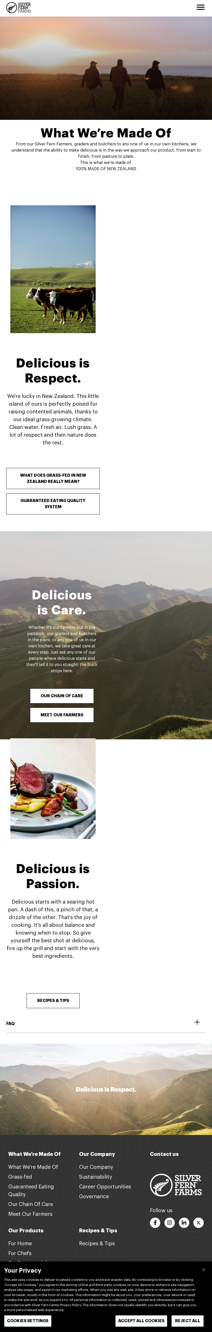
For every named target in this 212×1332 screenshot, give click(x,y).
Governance (94, 1196)
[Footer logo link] (176, 1184)
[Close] (203, 1269)
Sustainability (95, 1177)
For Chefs (20, 1253)
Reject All (187, 1321)
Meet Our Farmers (30, 1214)
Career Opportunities (105, 1186)
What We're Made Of (33, 1167)
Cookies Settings (28, 1321)
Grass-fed (20, 1177)
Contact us (164, 1154)
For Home (20, 1243)
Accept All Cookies (141, 1321)
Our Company (96, 1167)
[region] (106, 1297)
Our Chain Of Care (30, 1204)
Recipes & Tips (97, 1243)
